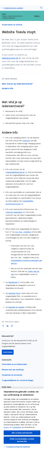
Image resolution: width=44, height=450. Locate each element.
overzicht (26, 140)
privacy (6, 427)
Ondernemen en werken (13, 8)
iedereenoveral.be (10, 58)
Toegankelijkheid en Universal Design (17, 380)
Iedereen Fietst (14, 293)
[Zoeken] (41, 8)
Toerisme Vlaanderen (14, 212)
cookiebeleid (16, 427)
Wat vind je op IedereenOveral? (17, 83)
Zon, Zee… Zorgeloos (23, 232)
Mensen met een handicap (13, 369)
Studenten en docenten (12, 375)
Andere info (7, 88)
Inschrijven (7, 352)
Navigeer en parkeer (16, 307)
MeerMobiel (12, 282)
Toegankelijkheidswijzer (15, 172)
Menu (36, 16)
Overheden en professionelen (14, 364)
